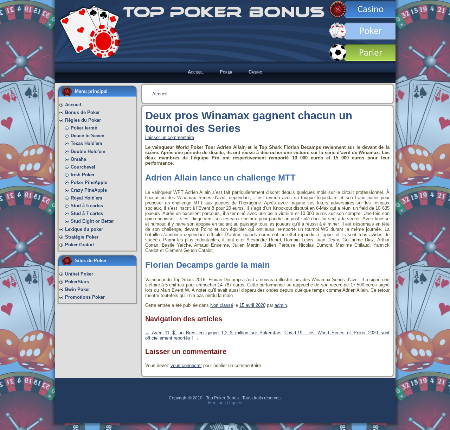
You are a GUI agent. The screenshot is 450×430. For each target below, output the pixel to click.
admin (281, 305)
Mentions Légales (225, 402)
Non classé (221, 305)
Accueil (159, 93)
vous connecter (186, 365)
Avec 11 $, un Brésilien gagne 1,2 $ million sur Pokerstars (213, 332)
